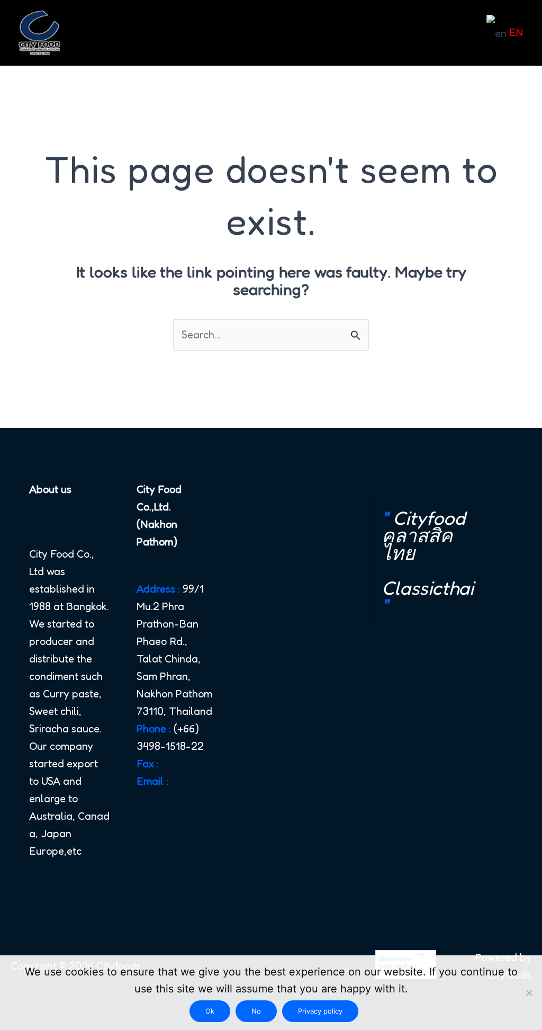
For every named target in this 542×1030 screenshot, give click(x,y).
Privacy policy (320, 1011)
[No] (528, 993)
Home (99, 32)
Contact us (450, 32)
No (256, 1011)
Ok (209, 1011)
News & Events (368, 32)
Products (279, 32)
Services (217, 32)
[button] (306, 32)
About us (155, 32)
